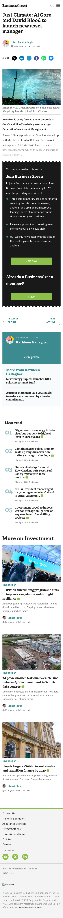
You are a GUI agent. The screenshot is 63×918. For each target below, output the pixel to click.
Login (31, 296)
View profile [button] (32, 357)
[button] (52, 5)
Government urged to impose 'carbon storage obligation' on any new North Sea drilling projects (34, 512)
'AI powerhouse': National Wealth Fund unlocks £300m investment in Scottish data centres (30, 682)
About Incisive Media (14, 824)
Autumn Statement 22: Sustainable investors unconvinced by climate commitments (29, 396)
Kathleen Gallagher (23, 42)
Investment (9, 585)
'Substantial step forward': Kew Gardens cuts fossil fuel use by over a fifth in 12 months (33, 472)
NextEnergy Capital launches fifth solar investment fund (28, 380)
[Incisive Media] (8, 884)
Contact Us (8, 813)
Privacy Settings (11, 829)
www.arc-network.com (30, 907)
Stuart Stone (15, 617)
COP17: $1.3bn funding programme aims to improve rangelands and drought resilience (30, 594)
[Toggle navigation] (57, 5)
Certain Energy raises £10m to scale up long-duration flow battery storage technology (34, 452)
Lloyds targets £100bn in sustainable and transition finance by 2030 (28, 768)
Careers (6, 844)
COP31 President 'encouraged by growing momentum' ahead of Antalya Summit (34, 492)
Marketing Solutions (14, 818)
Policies (6, 839)
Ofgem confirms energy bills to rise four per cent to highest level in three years (35, 433)
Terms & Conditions (13, 834)
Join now (31, 261)
